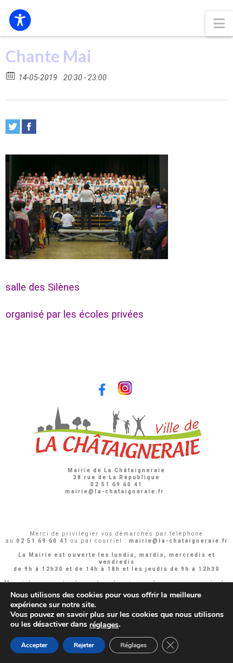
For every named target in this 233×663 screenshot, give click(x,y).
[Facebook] (29, 126)
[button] (219, 23)
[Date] (11, 75)
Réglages (133, 645)
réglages (104, 625)
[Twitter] (12, 126)
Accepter (34, 645)
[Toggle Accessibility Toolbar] (20, 20)
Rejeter (84, 645)
